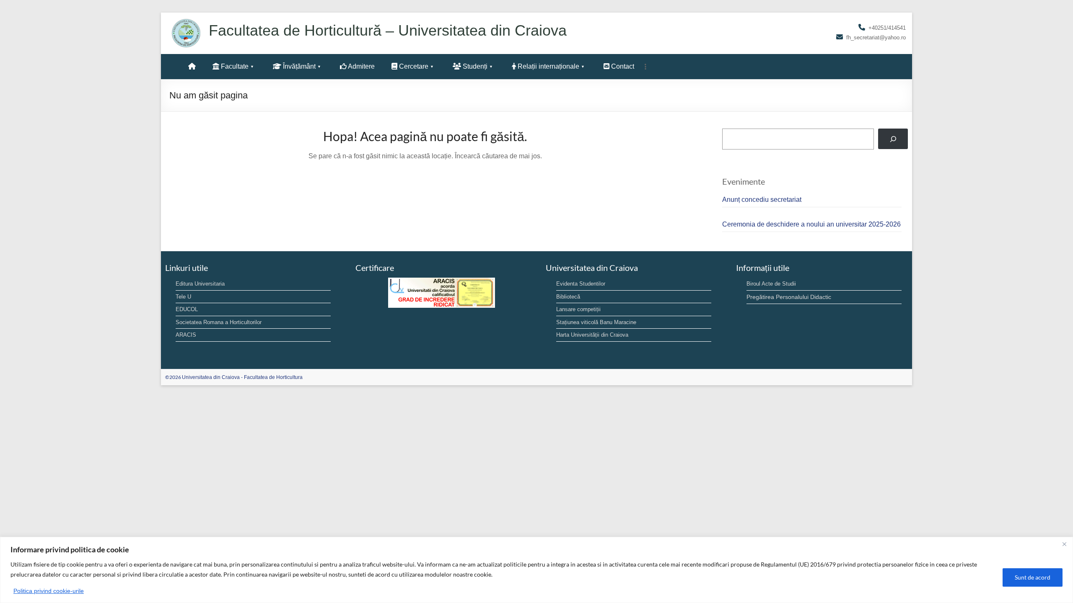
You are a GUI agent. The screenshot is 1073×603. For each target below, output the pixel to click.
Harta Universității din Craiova (592, 335)
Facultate (234, 66)
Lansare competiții (578, 309)
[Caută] (893, 139)
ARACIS (186, 335)
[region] (536, 570)
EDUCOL (187, 309)
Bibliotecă (568, 297)
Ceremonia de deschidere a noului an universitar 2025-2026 (811, 224)
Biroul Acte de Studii (771, 284)
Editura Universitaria (200, 284)
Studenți (474, 66)
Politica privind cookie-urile (48, 591)
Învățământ (298, 66)
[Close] (1064, 544)
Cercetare (412, 66)
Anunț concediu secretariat (761, 199)
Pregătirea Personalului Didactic (788, 297)
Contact (621, 66)
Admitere (361, 66)
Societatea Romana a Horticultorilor (219, 322)
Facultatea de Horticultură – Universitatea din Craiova (388, 30)
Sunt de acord (1032, 577)
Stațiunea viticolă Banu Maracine (596, 322)
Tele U (183, 297)
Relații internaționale (547, 66)
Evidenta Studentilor (580, 284)
